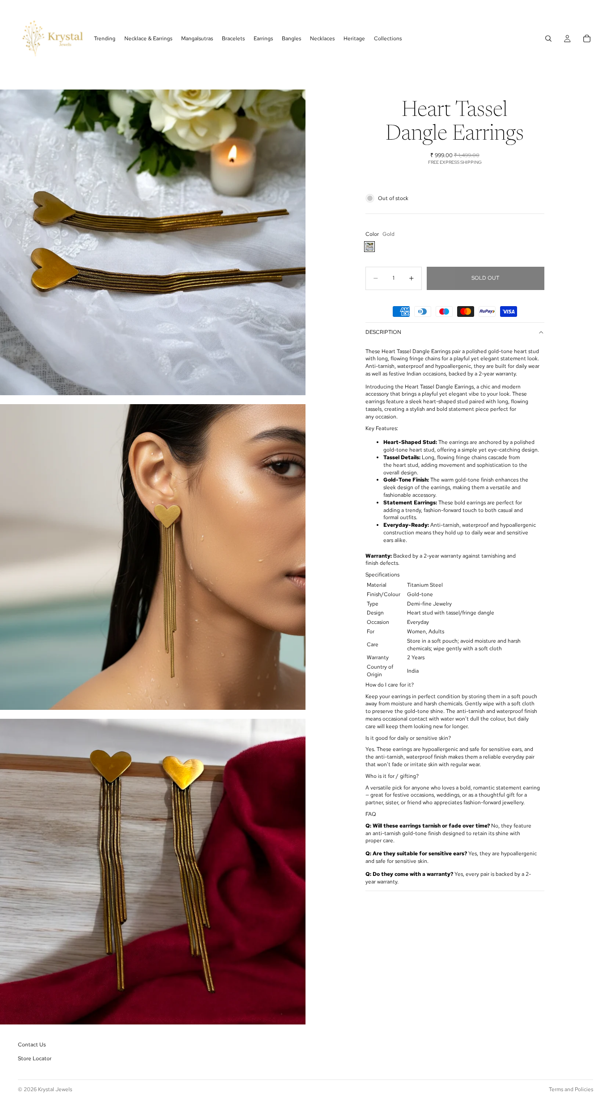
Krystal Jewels (55, 1089)
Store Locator (34, 1059)
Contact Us (32, 1044)
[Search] (548, 38)
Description (383, 332)
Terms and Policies (571, 1089)
